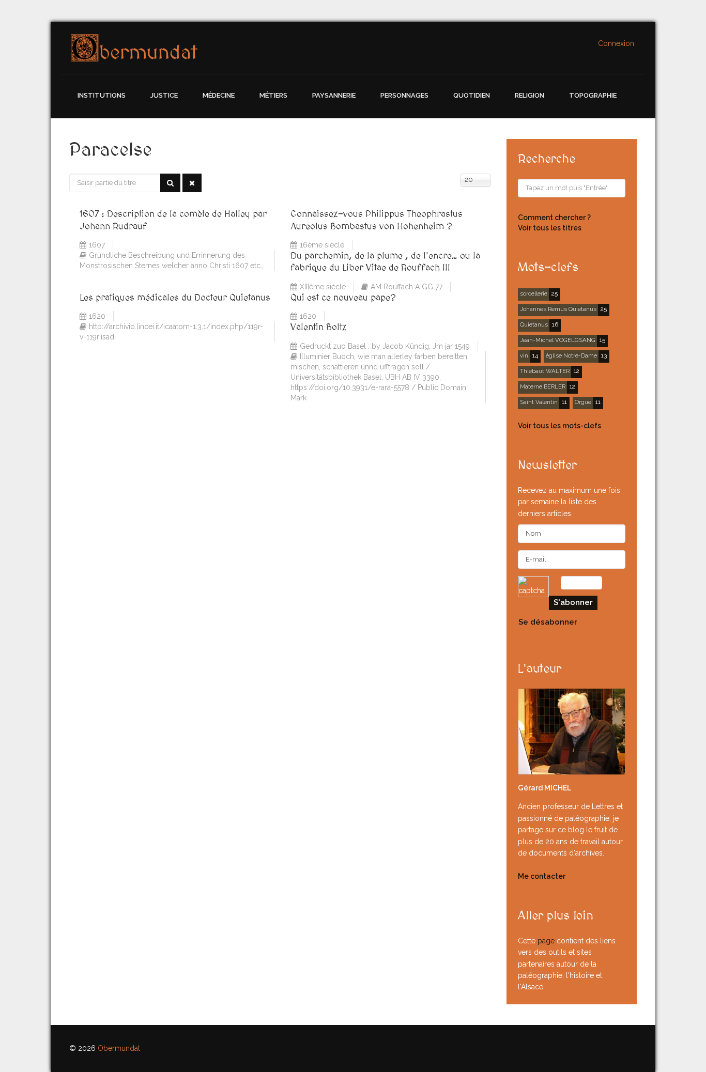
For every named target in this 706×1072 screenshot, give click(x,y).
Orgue (583, 402)
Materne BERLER (542, 386)
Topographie (593, 95)
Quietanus (534, 324)
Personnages (404, 95)
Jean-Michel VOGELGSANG (557, 340)
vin (524, 355)
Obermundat (119, 1048)
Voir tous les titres (549, 228)
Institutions (102, 95)
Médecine (219, 95)
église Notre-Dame (571, 355)
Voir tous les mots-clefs (559, 426)
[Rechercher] (170, 183)
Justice (164, 95)
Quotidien (471, 95)
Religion (529, 95)
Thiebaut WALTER (545, 371)
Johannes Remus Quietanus (558, 309)
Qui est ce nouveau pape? (343, 297)
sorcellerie (533, 293)
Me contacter (541, 876)
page (546, 941)
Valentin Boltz (318, 327)
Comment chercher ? (554, 217)
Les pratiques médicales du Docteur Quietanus (175, 297)
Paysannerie (334, 95)
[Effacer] (192, 183)
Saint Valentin (539, 402)
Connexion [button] (616, 43)
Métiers (273, 95)
